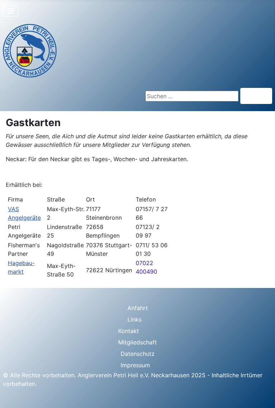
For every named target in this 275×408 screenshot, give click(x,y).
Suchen (256, 96)
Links (134, 319)
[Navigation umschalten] (11, 11)
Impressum (135, 365)
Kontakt (128, 330)
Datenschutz (138, 353)
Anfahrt (137, 308)
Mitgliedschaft (137, 342)
